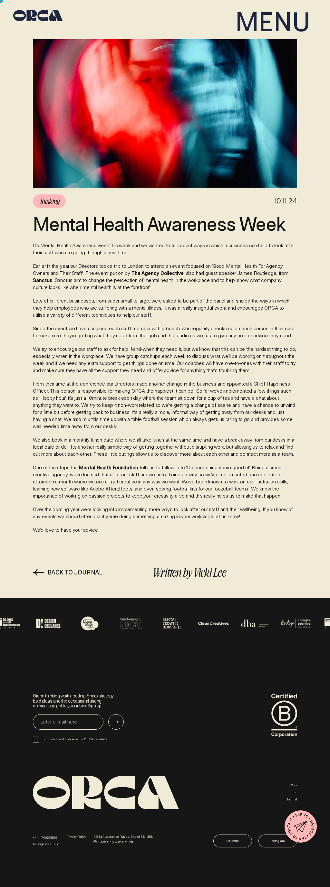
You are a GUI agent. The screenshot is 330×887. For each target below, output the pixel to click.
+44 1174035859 (45, 838)
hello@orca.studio (46, 844)
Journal (291, 799)
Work (293, 785)
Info (294, 792)
